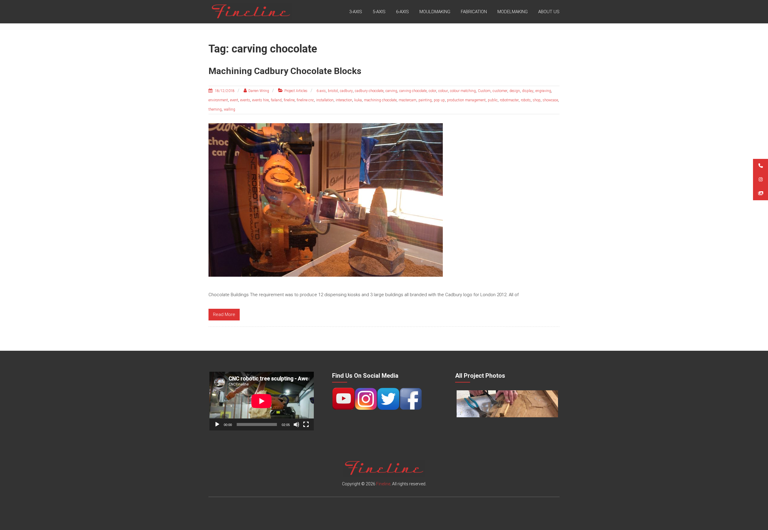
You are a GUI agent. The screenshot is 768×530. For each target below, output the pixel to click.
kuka (358, 100)
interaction (344, 100)
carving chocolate (413, 91)
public (493, 100)
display (527, 91)
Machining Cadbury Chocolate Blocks (284, 71)
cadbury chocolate (369, 91)
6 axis (321, 91)
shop (537, 100)
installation (325, 100)
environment (218, 100)
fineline (289, 100)
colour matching (463, 91)
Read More (224, 314)
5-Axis (379, 11)
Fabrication (474, 11)
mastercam (407, 100)
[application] (261, 401)
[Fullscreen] (306, 424)
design (514, 91)
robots (526, 100)
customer (500, 91)
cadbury (346, 91)
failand (276, 100)
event (234, 100)
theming (215, 109)
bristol (333, 91)
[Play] (217, 424)
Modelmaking (512, 11)
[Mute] (296, 424)
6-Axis (402, 11)
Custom (484, 91)
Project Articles (296, 91)
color (432, 91)
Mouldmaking (434, 11)
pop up (439, 100)
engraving (543, 91)
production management (466, 100)
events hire (260, 100)
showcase (550, 100)
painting (425, 100)
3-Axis (355, 11)
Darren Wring (258, 91)
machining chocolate (380, 100)
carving (391, 91)
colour (443, 91)
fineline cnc (305, 100)
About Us (549, 11)
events (245, 100)
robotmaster (509, 100)
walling (229, 109)
